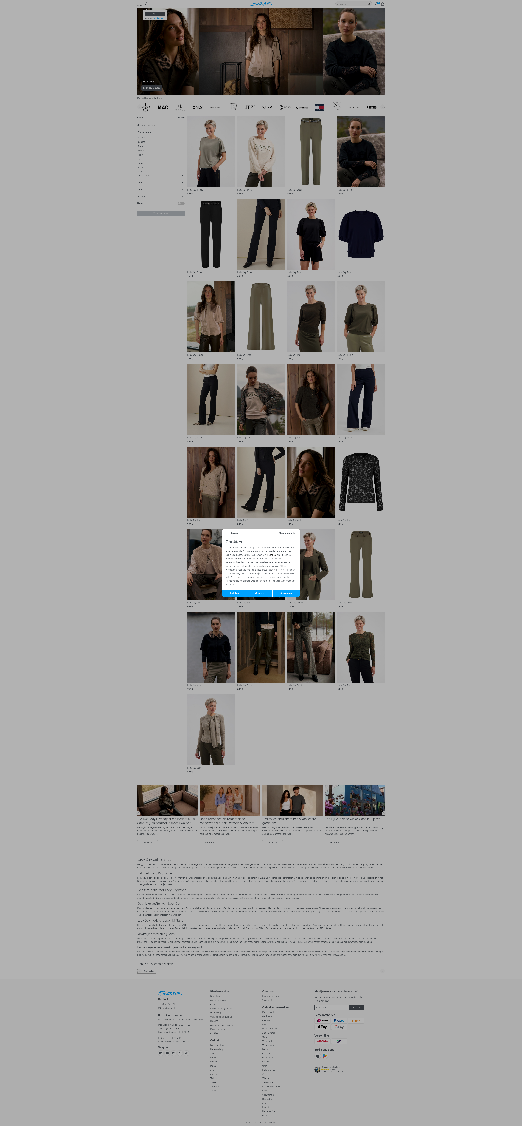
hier (239, 577)
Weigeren (259, 593)
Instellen (234, 593)
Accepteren (286, 593)
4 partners (271, 555)
